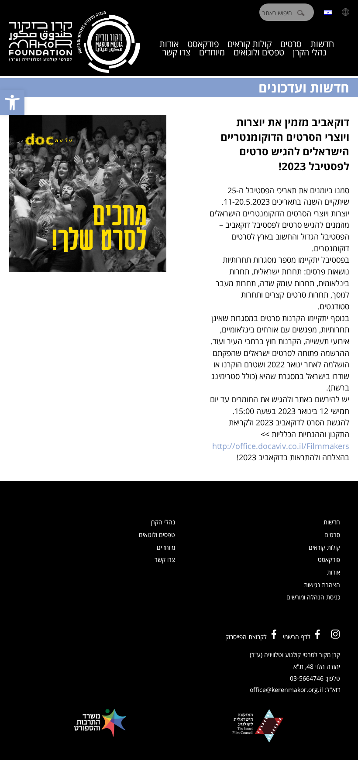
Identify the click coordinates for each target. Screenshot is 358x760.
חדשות (332, 522)
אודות (333, 572)
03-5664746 (307, 678)
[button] (12, 102)
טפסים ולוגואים (259, 52)
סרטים (332, 535)
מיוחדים (212, 52)
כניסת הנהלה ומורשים (313, 597)
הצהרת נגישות (322, 585)
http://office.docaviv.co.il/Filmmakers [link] (280, 446)
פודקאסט (329, 559)
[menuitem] (328, 12)
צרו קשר (176, 52)
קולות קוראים (324, 547)
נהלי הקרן (310, 52)
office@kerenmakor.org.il (286, 689)
